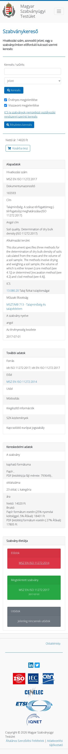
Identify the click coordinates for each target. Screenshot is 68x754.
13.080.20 (12, 291)
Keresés (15, 90)
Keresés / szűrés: (14, 65)
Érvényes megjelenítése (22, 100)
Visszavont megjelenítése (23, 105)
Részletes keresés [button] (20, 125)
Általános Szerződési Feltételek (25, 741)
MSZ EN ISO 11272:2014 (21, 382)
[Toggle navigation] (59, 11)
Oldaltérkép (53, 643)
